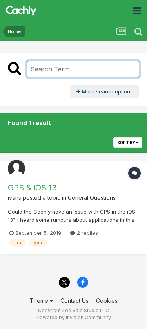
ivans (14, 197)
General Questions (92, 197)
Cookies (107, 300)
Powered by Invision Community (73, 317)
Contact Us (74, 300)
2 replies (86, 233)
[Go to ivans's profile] (16, 168)
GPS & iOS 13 (32, 187)
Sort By (126, 142)
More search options (106, 91)
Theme (40, 300)
